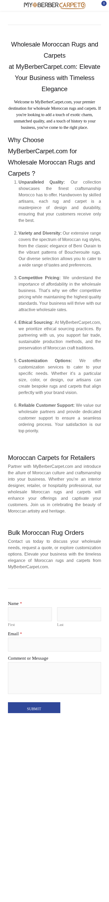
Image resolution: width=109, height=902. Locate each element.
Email (15, 633)
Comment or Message (28, 658)
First (11, 625)
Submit (34, 709)
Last (60, 625)
